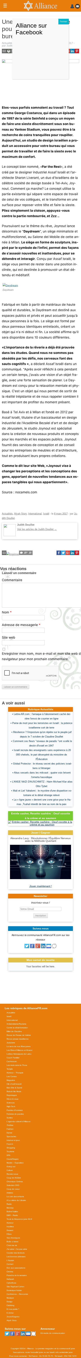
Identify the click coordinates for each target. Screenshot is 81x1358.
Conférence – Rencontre (17, 1294)
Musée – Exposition (15, 1163)
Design (10, 1302)
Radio (9, 1204)
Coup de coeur (13, 1189)
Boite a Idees (12, 1242)
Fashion (10, 1129)
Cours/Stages (12, 1159)
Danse (9, 1133)
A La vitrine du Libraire (16, 1200)
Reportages (12, 1095)
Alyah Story (20, 513)
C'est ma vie (12, 1245)
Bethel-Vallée (12, 1212)
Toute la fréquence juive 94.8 (19, 1219)
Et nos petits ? (13, 1309)
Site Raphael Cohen (15, 1287)
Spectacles (11, 1136)
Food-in (10, 1144)
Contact (10, 1264)
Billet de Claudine (14, 1031)
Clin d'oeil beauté (14, 1084)
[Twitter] (26, 947)
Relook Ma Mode (14, 1091)
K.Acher (10, 1313)
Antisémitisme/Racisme (16, 1024)
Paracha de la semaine (17, 1275)
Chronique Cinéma (15, 1181)
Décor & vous (12, 1099)
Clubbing (10, 1305)
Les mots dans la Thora (17, 1065)
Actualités (7, 42)
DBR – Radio (12, 1215)
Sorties (10, 1118)
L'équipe (10, 1260)
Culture (10, 1170)
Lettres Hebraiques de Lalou (19, 1054)
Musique (10, 1298)
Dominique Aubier (14, 1290)
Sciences (11, 1103)
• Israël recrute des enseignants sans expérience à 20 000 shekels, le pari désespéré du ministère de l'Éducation (41, 755)
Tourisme (10, 1151)
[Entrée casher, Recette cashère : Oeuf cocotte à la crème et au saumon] (40, 824)
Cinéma (10, 1272)
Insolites (10, 1227)
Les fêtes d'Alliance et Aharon (20, 1050)
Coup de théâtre (14, 1178)
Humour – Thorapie (15, 1073)
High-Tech (11, 1106)
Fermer (63, 21)
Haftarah (10, 1279)
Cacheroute (12, 1061)
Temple (10, 1069)
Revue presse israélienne (18, 1039)
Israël (46, 513)
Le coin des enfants (15, 1196)
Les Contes (12, 1076)
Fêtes (9, 1234)
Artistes (10, 1193)
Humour (10, 1223)
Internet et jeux (13, 1140)
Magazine (11, 1080)
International (35, 513)
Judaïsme (11, 1043)
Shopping (11, 1148)
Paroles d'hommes (15, 1110)
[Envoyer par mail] (48, 947)
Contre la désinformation (17, 1028)
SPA (8, 1155)
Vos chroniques (13, 1238)
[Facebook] (32, 947)
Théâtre (10, 1125)
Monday (10, 1208)
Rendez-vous (12, 1174)
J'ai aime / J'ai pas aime (17, 1249)
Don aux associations (16, 1268)
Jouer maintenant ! (40, 886)
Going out (11, 1166)
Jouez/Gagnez (13, 1317)
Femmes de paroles (15, 1114)
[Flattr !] (54, 947)
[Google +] (37, 947)
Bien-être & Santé (14, 1088)
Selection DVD (13, 1185)
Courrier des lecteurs (15, 1253)
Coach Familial (13, 1058)
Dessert (10, 1230)
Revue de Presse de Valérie (19, 1035)
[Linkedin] (43, 947)
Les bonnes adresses (16, 1257)
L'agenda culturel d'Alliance (19, 1121)
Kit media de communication (52, 1333)
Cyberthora (11, 1283)
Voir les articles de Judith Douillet (37, 529)
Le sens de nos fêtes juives (19, 1046)
